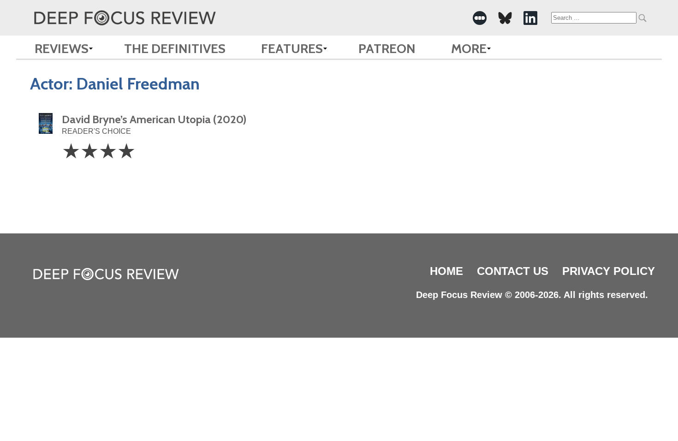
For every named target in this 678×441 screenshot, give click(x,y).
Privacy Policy (608, 271)
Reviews (62, 48)
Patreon (387, 48)
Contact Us (512, 271)
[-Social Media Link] (480, 18)
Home (446, 271)
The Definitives (175, 48)
